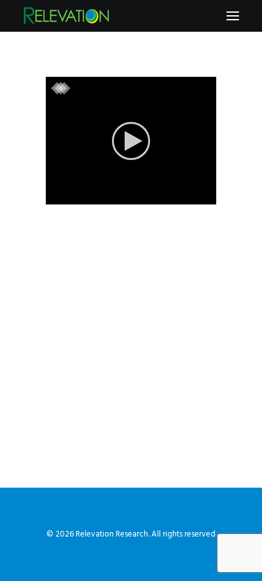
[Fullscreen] (207, 195)
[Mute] (190, 195)
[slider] (122, 195)
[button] (232, 16)
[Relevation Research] (66, 15)
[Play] (54, 195)
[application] (131, 140)
